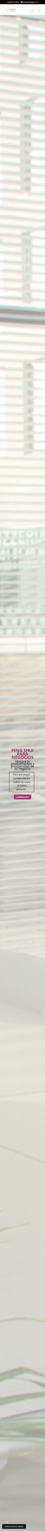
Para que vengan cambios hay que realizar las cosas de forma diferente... (21, 782)
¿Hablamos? (22, 796)
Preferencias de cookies (14, 1526)
